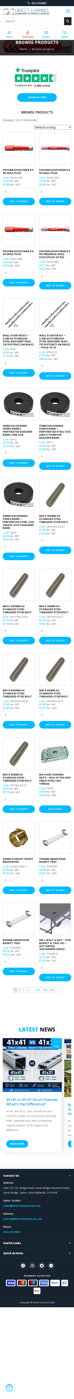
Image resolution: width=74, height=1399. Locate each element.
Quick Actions (13, 1253)
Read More (17, 1143)
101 (38, 990)
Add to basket (18, 201)
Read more (55, 809)
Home (23, 49)
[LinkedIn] (51, 1265)
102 (45, 990)
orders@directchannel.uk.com (22, 1219)
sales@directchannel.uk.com (22, 1205)
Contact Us (11, 1175)
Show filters (37, 97)
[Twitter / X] (41, 1265)
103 (52, 990)
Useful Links (12, 1243)
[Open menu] (67, 12)
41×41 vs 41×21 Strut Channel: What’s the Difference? (32, 1101)
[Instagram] (32, 1265)
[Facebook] (23, 1265)
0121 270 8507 (39, 2)
